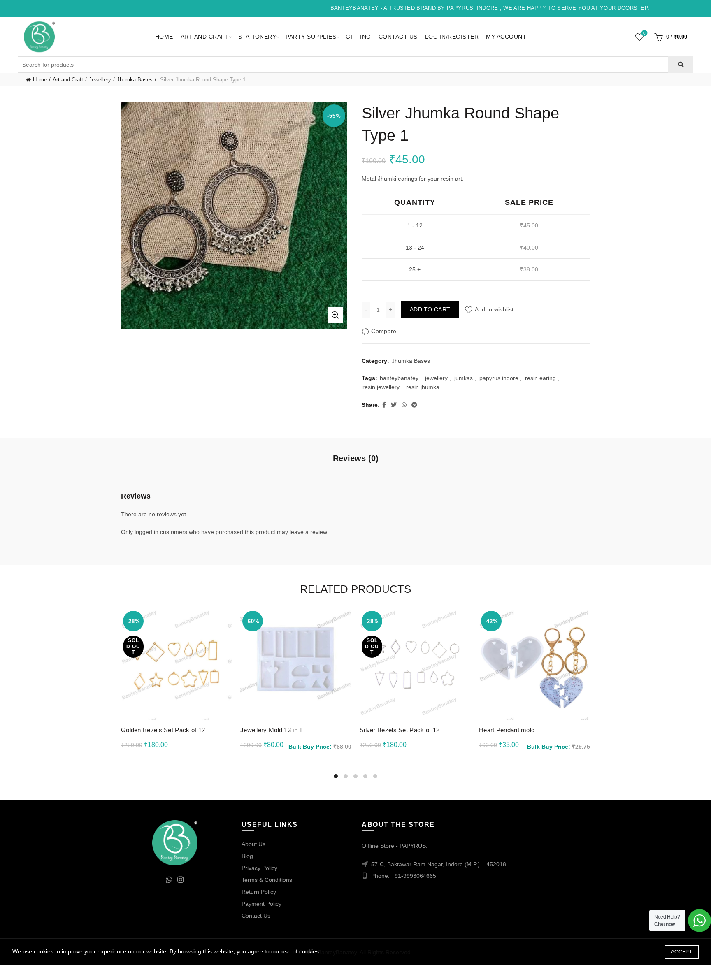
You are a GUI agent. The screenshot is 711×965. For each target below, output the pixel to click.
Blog (247, 856)
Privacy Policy (259, 868)
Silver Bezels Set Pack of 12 (399, 729)
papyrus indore (498, 378)
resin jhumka (422, 387)
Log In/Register (452, 36)
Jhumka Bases (135, 80)
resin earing (540, 378)
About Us (253, 844)
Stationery (257, 36)
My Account (506, 36)
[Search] (680, 64)
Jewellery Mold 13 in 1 (271, 729)
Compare (383, 331)
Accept (681, 952)
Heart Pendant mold (506, 729)
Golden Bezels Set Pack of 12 (163, 729)
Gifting (358, 36)
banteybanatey (399, 378)
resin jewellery (381, 387)
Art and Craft (205, 36)
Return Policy (259, 891)
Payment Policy (261, 903)
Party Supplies (311, 36)
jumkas (463, 378)
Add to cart (430, 309)
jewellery (436, 378)
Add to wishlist (494, 309)
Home (164, 36)
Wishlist (644, 33)
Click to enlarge (335, 315)
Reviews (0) (356, 458)
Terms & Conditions (267, 880)
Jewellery (100, 80)
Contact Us (398, 36)
